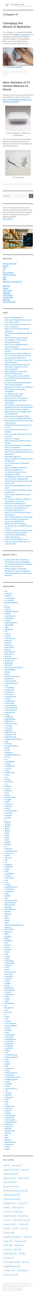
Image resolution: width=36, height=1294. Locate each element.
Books (7, 674)
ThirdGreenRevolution (13, 1077)
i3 (5, 820)
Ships (7, 1032)
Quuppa (7, 983)
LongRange (9, 891)
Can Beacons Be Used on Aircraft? (17, 376)
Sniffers (7, 1050)
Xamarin (8, 1147)
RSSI (7, 1001)
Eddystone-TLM (10, 735)
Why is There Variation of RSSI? (16, 338)
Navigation (8, 941)
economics (8, 726)
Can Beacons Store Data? (14, 394)
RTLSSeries (9, 1008)
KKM (6, 871)
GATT (7, 793)
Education (6, 299)
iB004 (7, 829)
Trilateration (9, 1097)
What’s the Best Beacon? (14, 396)
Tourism (7, 1086)
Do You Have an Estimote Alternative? (18, 418)
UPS (6, 1102)
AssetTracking (10, 638)
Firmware (8, 768)
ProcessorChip (10, 972)
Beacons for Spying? (12, 439)
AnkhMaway (9, 618)
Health (7, 802)
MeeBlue (8, 911)
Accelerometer (10, 598)
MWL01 (7, 938)
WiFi (6, 1135)
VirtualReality (9, 1117)
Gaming (7, 788)
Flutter (7, 775)
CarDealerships (10, 681)
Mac (6, 898)
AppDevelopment (11, 623)
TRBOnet (8, 1095)
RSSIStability (9, 1003)
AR (6, 631)
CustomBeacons (11, 705)
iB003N (7, 826)
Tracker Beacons (11, 1088)
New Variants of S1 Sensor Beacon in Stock (16, 86)
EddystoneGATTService (13, 739)
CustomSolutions (11, 710)
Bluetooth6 (8, 665)
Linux (7, 882)
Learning (8, 876)
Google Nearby (10, 797)
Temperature (9, 1068)
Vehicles (8, 1111)
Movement (8, 932)
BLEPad (8, 656)
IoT (4, 270)
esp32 (7, 748)
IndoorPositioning (11, 851)
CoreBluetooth (10, 701)
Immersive (8, 849)
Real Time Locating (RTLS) (12, 281)
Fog (6, 777)
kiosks (7, 869)
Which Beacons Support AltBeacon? (18, 353)
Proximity (8, 979)
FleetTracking (9, 773)
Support (7, 1064)
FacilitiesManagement (12, 755)
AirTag (7, 607)
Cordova (8, 699)
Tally (6, 1066)
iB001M (7, 822)
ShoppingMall (10, 1035)
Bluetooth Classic (11, 658)
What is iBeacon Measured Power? (17, 416)
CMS (6, 685)
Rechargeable (10, 990)
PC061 (7, 959)
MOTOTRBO (9, 929)
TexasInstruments (11, 1073)
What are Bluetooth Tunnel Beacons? (18, 450)
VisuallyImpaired (11, 1122)
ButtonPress (9, 679)
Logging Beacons (11, 887)
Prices (7, 970)
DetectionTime (10, 712)
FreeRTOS (9, 782)
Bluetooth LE (9, 661)
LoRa (7, 893)
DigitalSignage (10, 719)
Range (7, 985)
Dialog (7, 714)
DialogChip (9, 717)
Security (8, 1021)
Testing (7, 1070)
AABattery (8, 593)
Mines (7, 918)
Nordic (7, 952)
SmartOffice (9, 1048)
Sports (7, 1061)
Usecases (8, 1109)
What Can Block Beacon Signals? (17, 409)
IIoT (6, 847)
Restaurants (9, 994)
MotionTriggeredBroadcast (14, 925)
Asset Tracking (8, 273)
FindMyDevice (10, 766)
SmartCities (9, 1041)
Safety (7, 1017)
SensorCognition (11, 1026)
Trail (6, 1091)
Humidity (8, 817)
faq (6, 759)
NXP (6, 954)
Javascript (8, 864)
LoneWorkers (9, 889)
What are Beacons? (10, 263)
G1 (6, 784)
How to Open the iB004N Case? (16, 539)
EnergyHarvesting (11, 746)
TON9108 (8, 1084)
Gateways (8, 791)
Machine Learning (9, 275)
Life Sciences (7, 290)
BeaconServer (10, 652)
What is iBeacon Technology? (15, 523)
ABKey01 (8, 596)
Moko (7, 923)
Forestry (8, 779)
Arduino (7, 634)
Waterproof (8, 1126)
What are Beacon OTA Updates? (16, 398)
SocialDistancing (11, 1055)
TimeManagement (11, 1079)
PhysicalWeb (9, 963)
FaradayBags (9, 761)
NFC (6, 943)
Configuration (9, 690)
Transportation (8, 297)
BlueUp (7, 672)
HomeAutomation (11, 811)
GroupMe (8, 799)
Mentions (8, 914)
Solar (7, 1059)
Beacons (8, 649)
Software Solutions (11, 1057)
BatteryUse (9, 645)
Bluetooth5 (8, 663)
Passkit (7, 956)
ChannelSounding (11, 683)
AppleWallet (9, 625)
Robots (7, 999)
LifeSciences (9, 878)
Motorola (8, 927)
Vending (8, 1113)
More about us (8, 219)
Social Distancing (9, 302)
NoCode (8, 945)
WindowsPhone (10, 1142)
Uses (4, 268)
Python (7, 981)
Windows (8, 1140)
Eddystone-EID (10, 732)
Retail (7, 997)
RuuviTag (8, 1012)
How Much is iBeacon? (13, 456)
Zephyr (7, 1149)
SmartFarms (9, 1043)
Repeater (8, 992)
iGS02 (7, 840)
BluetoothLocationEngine (14, 667)
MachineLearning (11, 900)
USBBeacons (9, 1106)
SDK (6, 1019)
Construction (9, 692)
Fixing (7, 770)
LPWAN (7, 896)
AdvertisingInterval (11, 602)
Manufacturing (10, 905)
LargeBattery (9, 873)
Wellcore (8, 1133)
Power (7, 967)
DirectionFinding (11, 723)
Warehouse (9, 1124)
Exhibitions (9, 753)
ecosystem (8, 728)
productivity (9, 974)
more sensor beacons (14, 67)
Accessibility (9, 600)
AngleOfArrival (10, 616)
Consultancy (9, 694)
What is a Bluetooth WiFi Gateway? (17, 365)
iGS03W (8, 844)
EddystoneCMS (10, 737)
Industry (5, 288)
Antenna (8, 620)
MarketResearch (10, 909)
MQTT (7, 934)
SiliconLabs (9, 1037)
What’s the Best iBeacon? (14, 317)
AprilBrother (9, 629)
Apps (4, 277)
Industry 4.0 (9, 853)
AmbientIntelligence (12, 611)
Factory (7, 757)
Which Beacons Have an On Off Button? (19, 387)
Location (8, 885)
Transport (8, 1093)
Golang (7, 795)
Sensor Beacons (25, 184)
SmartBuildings (10, 1039)
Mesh (5, 279)
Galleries (8, 786)
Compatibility (9, 687)
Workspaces (9, 1144)
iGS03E (7, 842)
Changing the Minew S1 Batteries (17, 25)
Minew (18, 72)
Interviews (8, 858)
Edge (7, 741)
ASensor (8, 636)
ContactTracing (10, 697)
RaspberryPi (9, 988)
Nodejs (7, 947)
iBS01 (7, 833)
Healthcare (9, 804)
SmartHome (9, 1046)
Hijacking (8, 806)
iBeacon (8, 831)
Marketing (6, 286)
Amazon (8, 609)
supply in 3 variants (21, 34)
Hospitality (6, 293)
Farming (8, 764)
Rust (6, 1010)
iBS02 (7, 835)
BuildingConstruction (12, 676)
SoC (6, 1053)
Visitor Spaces (8, 295)
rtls (6, 1005)
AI (5, 605)
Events (7, 750)
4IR (6, 591)
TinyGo (7, 1082)
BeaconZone (9, 654)
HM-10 (7, 808)
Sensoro (8, 1028)
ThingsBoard (9, 1075)
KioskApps (8, 867)
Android (7, 614)
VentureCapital (10, 1115)
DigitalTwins (9, 721)
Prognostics (9, 976)
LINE (6, 880)
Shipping (8, 1030)
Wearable (8, 1129)
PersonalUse (9, 961)
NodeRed (8, 949)
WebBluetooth (10, 1131)
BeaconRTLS (9, 647)
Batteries (8, 643)
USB (6, 1104)
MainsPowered (10, 903)
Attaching (8, 641)
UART (7, 1099)
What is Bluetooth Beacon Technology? (19, 517)
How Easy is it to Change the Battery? (18, 506)
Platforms (8, 965)
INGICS (7, 855)
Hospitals (8, 815)
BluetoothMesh (10, 670)
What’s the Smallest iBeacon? (15, 503)
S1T (16, 139)
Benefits (6, 266)
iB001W (7, 824)
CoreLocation (9, 703)
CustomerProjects (11, 708)
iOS (6, 860)
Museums (8, 936)
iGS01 (7, 837)
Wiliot (7, 1138)
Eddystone (8, 730)
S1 (21, 72)
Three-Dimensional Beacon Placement (18, 564)
